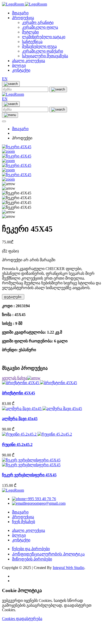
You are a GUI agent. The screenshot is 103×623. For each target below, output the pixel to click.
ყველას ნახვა (14, 378)
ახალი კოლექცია (28, 61)
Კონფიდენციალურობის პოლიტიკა (48, 554)
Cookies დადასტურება (22, 618)
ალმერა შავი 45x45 (20, 419)
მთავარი (20, 13)
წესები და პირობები (31, 549)
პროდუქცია (23, 18)
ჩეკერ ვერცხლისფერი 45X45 (29, 475)
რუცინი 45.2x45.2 (17, 444)
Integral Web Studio (68, 567)
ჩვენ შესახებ (23, 522)
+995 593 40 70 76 (41, 499)
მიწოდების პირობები (32, 559)
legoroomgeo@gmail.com (45, 503)
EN (5, 79)
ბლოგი (19, 65)
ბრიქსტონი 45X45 (18, 393)
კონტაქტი (21, 70)
